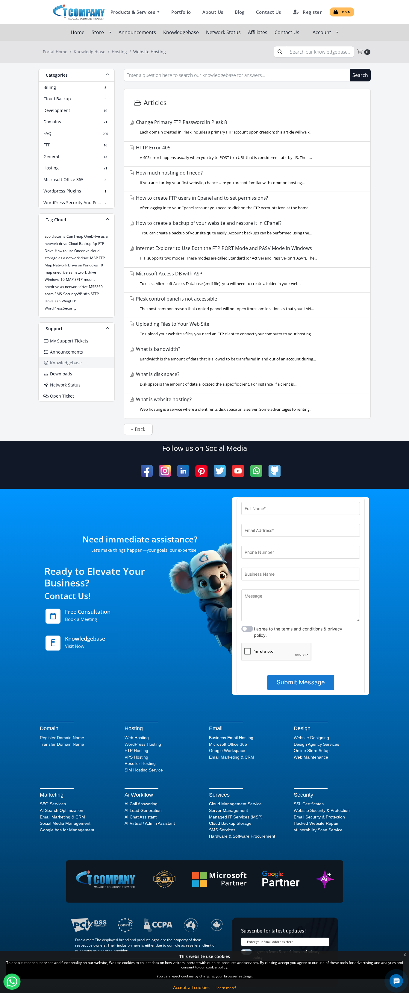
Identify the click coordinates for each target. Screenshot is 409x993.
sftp (86, 293)
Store (99, 32)
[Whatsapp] (256, 471)
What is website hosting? (223, 404)
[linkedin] (183, 471)
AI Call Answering (141, 803)
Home (78, 32)
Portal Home (55, 51)
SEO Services (53, 803)
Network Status (224, 32)
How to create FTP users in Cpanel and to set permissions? (223, 202)
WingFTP (69, 301)
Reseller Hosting (140, 763)
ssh (57, 301)
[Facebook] (147, 471)
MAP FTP (97, 257)
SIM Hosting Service (144, 770)
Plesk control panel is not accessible (224, 303)
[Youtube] (238, 471)
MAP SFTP (74, 279)
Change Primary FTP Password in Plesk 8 (223, 127)
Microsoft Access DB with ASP (218, 278)
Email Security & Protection (319, 817)
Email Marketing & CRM (231, 757)
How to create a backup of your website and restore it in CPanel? (223, 228)
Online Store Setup (312, 750)
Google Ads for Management (67, 829)
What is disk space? (215, 379)
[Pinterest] (201, 471)
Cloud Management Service (235, 803)
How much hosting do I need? (220, 177)
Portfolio (181, 12)
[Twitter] (219, 471)
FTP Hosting (136, 750)
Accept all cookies (191, 987)
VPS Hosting (136, 757)
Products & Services (132, 12)
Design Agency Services (316, 744)
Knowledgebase (181, 32)
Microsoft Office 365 (228, 744)
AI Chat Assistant (141, 817)
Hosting (119, 51)
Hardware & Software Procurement (242, 836)
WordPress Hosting (143, 744)
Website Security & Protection (322, 810)
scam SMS (53, 293)
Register (312, 12)
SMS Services (222, 829)
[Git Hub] (274, 471)
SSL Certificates (309, 803)
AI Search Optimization (61, 810)
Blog (240, 12)
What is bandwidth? (225, 354)
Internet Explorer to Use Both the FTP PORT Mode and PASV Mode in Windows (226, 253)
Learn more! (226, 987)
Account (323, 32)
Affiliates (258, 32)
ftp (95, 243)
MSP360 (96, 286)
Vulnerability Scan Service (318, 829)
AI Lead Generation (143, 810)
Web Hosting (137, 737)
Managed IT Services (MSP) (236, 817)
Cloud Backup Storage (230, 823)
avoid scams (55, 236)
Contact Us (268, 12)
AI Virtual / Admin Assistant (150, 823)
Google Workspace (227, 750)
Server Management (228, 810)
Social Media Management (65, 823)
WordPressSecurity (60, 308)
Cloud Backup (80, 243)
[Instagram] (165, 471)
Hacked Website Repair (316, 823)
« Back (138, 429)
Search (360, 75)
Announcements (138, 32)
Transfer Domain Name (62, 744)
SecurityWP (72, 293)
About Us (212, 12)
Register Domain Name (62, 737)
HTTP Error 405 (223, 152)
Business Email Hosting (231, 737)
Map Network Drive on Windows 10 (74, 265)
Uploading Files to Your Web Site (224, 328)
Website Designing (311, 737)
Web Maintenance (311, 757)
